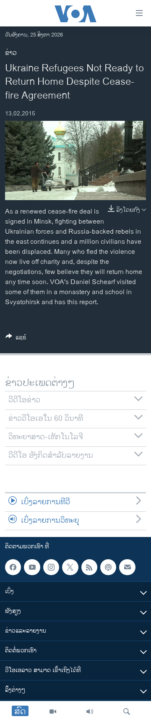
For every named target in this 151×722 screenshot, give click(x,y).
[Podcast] (108, 567)
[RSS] (89, 567)
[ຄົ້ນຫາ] (126, 711)
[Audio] (89, 711)
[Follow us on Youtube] (32, 567)
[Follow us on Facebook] (13, 567)
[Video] (52, 711)
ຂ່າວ (11, 53)
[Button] (15, 339)
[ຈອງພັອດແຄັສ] (127, 567)
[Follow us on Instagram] (51, 567)
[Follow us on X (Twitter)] (70, 567)
